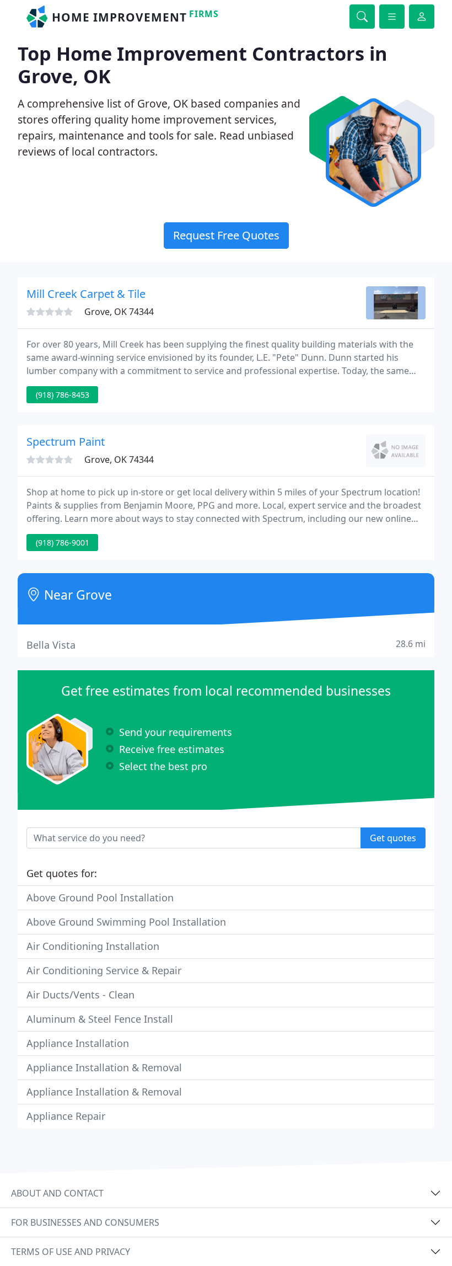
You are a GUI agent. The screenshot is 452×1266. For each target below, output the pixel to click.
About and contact (57, 1193)
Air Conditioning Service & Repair (103, 970)
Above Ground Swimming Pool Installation (126, 921)
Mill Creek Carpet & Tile (86, 293)
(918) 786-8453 (62, 394)
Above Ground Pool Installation (100, 897)
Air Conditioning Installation (92, 946)
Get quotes (393, 838)
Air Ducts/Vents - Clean (80, 994)
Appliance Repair (65, 1116)
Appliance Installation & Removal (104, 1067)
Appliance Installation (77, 1043)
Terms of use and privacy (70, 1252)
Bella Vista (226, 644)
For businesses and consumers (85, 1222)
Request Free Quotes (226, 235)
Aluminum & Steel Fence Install (99, 1018)
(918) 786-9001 (62, 542)
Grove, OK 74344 (119, 312)
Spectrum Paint (65, 441)
